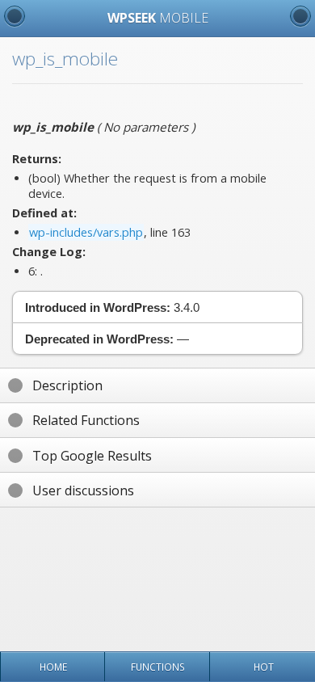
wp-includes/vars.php (86, 232)
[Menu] (14, 16)
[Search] (300, 16)
